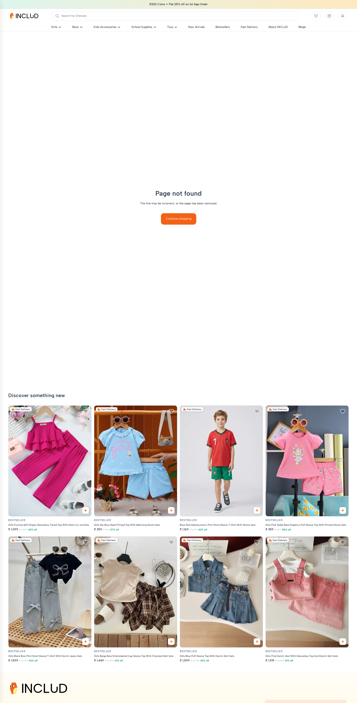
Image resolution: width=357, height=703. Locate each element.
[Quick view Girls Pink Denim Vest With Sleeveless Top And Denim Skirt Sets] (342, 641)
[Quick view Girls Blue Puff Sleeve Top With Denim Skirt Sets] (257, 641)
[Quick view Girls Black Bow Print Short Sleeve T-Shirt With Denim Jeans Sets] (85, 641)
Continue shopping (178, 218)
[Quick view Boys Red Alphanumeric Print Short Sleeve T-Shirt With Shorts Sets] (257, 510)
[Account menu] (342, 15)
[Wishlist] (316, 15)
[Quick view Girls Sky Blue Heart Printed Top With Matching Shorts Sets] (171, 510)
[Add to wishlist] (85, 411)
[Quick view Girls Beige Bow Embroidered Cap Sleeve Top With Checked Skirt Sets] (171, 641)
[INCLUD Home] (24, 16)
